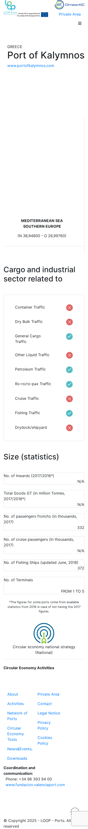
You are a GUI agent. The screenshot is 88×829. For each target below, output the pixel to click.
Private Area (70, 14)
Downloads (17, 758)
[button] (79, 23)
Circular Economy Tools (15, 734)
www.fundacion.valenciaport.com (35, 784)
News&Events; (19, 749)
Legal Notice (49, 713)
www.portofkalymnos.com (30, 65)
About (12, 694)
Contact (45, 703)
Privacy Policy (44, 725)
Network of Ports (17, 716)
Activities (15, 703)
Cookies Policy (45, 740)
